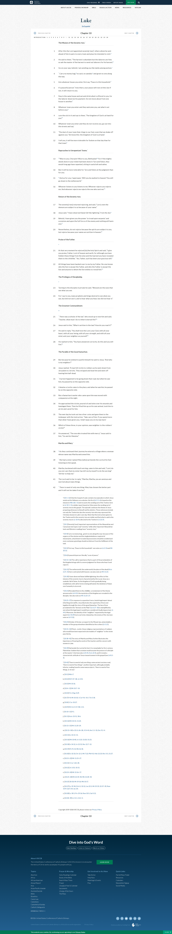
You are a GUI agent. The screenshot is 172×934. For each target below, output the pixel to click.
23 (104, 37)
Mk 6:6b (73, 503)
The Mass (62, 894)
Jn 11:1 (74, 798)
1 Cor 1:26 (73, 763)
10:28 (67, 793)
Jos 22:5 (89, 786)
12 (72, 37)
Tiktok (139, 918)
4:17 (75, 707)
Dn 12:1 (79, 754)
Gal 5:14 (69, 789)
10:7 (66, 698)
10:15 (66, 569)
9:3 (70, 693)
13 (75, 37)
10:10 (66, 712)
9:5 (73, 712)
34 (91, 777)
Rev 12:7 (86, 744)
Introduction (40, 37)
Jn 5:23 (79, 740)
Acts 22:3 (92, 653)
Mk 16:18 (79, 749)
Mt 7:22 (85, 754)
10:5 (65, 548)
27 (89, 596)
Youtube (126, 918)
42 (70, 638)
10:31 (66, 629)
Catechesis (35, 902)
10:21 (66, 591)
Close (167, 932)
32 (70, 629)
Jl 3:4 (85, 730)
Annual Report (36, 883)
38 (76, 679)
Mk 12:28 (85, 777)
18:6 (79, 716)
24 (107, 37)
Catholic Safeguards (38, 907)
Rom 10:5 (86, 793)
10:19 (67, 749)
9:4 (69, 698)
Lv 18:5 (72, 793)
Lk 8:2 (110, 655)
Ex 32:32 (72, 754)
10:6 (65, 555)
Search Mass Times (65, 880)
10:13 (66, 560)
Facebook (122, 918)
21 (98, 37)
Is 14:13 (72, 735)
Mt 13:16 (75, 772)
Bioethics (34, 896)
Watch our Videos (98, 848)
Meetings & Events (94, 880)
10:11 (66, 716)
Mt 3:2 (71, 707)
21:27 (111, 754)
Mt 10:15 (73, 721)
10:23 (67, 772)
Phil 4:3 (91, 754)
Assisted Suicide (36, 891)
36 (98, 608)
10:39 (66, 648)
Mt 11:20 (75, 726)
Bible (33, 894)
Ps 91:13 (73, 749)
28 (82, 730)
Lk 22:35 (101, 520)
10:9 (66, 707)
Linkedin (130, 918)
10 (96, 730)
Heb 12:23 (98, 754)
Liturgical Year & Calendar (68, 886)
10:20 (66, 754)
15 (81, 37)
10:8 (66, 702)
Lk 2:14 (104, 548)
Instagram (135, 918)
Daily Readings (92, 2)
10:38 (66, 638)
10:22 (67, 768)
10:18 (66, 576)
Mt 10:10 (74, 698)
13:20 (85, 740)
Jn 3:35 (72, 768)
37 (70, 600)
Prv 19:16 (78, 793)
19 (93, 37)
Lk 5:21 (105, 624)
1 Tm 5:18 (91, 698)
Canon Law (34, 899)
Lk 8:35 (85, 653)
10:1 (65, 498)
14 (78, 37)
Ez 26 (78, 730)
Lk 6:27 (93, 608)
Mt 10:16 (72, 684)
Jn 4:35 (80, 679)
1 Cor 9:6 (82, 698)
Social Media (120, 886)
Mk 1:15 (81, 707)
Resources (119, 878)
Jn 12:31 (79, 744)
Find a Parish (106, 2)
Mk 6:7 (71, 674)
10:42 (66, 662)
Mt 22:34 (76, 777)
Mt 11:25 (84, 596)
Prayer (61, 883)
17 (87, 37)
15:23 (89, 740)
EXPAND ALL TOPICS (37, 911)
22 (101, 37)
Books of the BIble (65, 878)
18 (90, 37)
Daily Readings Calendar (99, 2)
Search (138, 2)
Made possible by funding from (121, 925)
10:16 (67, 740)
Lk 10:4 (76, 520)
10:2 (66, 679)
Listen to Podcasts (85, 848)
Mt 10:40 (73, 740)
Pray (89, 883)
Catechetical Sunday (38, 904)
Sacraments (63, 888)
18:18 (72, 782)
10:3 (66, 684)
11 (69, 37)
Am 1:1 (92, 730)
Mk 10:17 (85, 782)
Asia (32, 886)
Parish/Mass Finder (122, 875)
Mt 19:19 (95, 786)
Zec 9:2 (100, 730)
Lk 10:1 (67, 505)
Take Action (91, 875)
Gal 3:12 (93, 793)
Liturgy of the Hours (66, 891)
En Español (86, 26)
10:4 (65, 534)
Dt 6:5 (78, 786)
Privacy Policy (97, 810)
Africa (33, 878)
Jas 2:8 (75, 789)
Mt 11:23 (105, 572)
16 (84, 37)
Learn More (104, 862)
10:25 (66, 600)
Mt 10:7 (74, 688)
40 (81, 777)
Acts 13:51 (73, 716)
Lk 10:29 (71, 615)
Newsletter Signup (122, 883)
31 (67, 572)
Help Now (130, 2)
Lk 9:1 (97, 500)
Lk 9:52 (71, 617)
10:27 (67, 786)
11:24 (79, 721)
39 (105, 786)
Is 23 (74, 730)
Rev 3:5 (105, 754)
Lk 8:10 (75, 593)
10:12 (67, 721)
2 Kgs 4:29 (75, 693)
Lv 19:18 (72, 786)
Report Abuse (118, 2)
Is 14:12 (72, 744)
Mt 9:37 (71, 679)
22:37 (102, 786)
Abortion (34, 875)
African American (37, 880)
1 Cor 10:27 (73, 702)
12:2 (79, 798)
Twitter (117, 918)
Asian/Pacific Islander (38, 888)
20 (95, 37)
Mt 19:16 (77, 782)
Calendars (119, 880)
